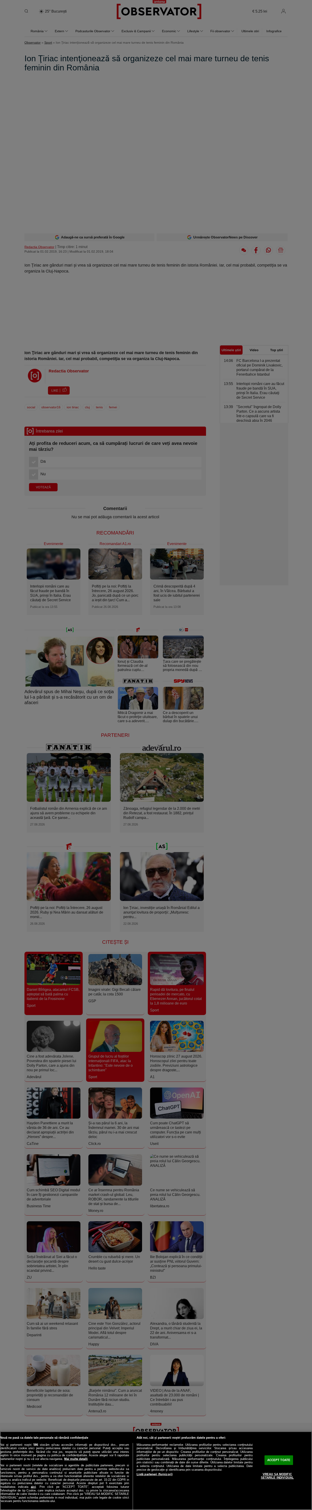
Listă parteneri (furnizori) (155, 1474)
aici (33, 1487)
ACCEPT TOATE (279, 1460)
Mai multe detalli (76, 1459)
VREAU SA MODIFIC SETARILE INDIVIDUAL (277, 1476)
